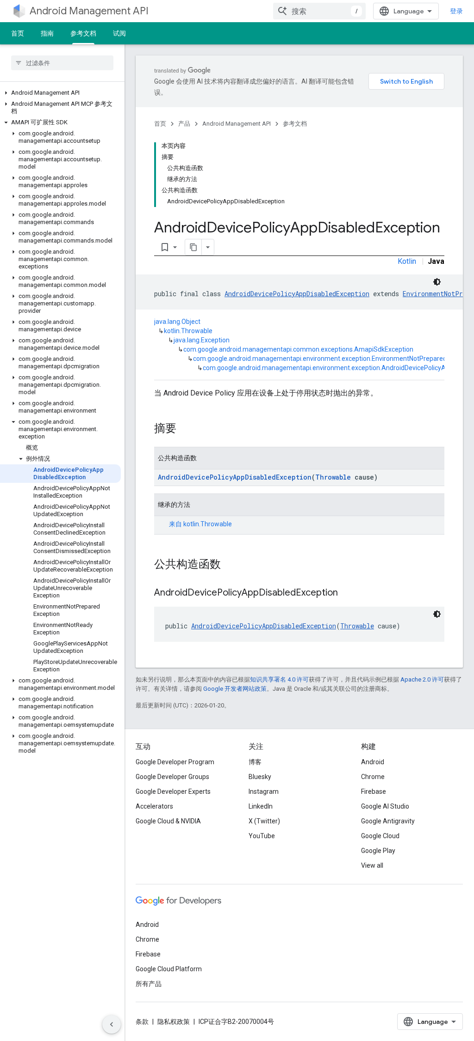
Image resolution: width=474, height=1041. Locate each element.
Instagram (264, 791)
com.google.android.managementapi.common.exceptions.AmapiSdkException (298, 349)
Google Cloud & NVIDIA (168, 821)
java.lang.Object (177, 321)
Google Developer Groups (172, 776)
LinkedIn (261, 806)
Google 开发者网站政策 (235, 688)
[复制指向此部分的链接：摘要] (185, 429)
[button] (60, 92)
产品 (184, 123)
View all (372, 865)
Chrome (373, 776)
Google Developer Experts (173, 791)
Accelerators (154, 806)
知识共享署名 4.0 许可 (279, 679)
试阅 (119, 33)
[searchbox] (62, 62)
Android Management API (89, 11)
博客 (255, 762)
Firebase (373, 791)
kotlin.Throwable (188, 331)
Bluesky (260, 776)
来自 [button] (200, 524)
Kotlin (407, 261)
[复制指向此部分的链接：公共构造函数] (230, 565)
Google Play (378, 850)
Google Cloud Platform (169, 969)
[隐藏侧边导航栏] (111, 1024)
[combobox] (319, 11)
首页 (17, 33)
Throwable (333, 477)
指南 (47, 33)
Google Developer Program (175, 762)
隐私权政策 (173, 1021)
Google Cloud (380, 836)
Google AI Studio (385, 806)
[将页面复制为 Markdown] (193, 247)
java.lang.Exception (202, 340)
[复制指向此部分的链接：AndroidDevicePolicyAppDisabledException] (347, 593)
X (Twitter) (264, 821)
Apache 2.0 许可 (422, 679)
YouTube (262, 836)
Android (372, 762)
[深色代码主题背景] (437, 281)
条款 (142, 1021)
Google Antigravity (388, 821)
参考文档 (83, 33)
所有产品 (149, 983)
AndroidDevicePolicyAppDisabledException (297, 293)
